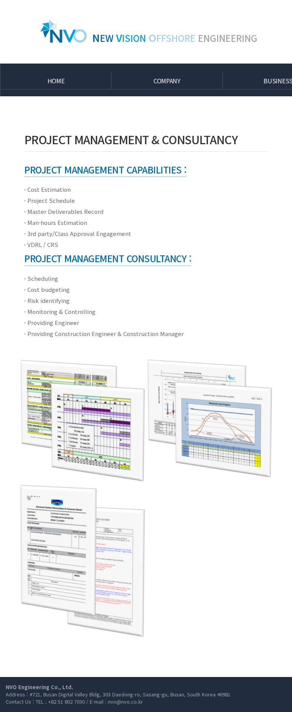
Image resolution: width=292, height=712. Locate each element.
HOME (56, 80)
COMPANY (167, 80)
